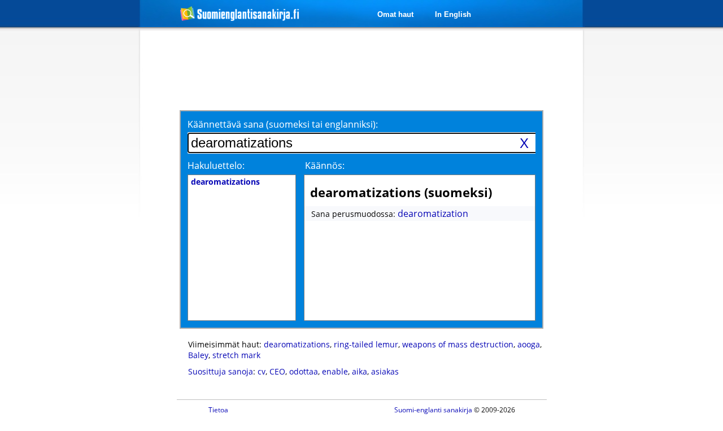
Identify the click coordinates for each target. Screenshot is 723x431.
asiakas (385, 371)
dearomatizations (297, 344)
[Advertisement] (80, 213)
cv (261, 371)
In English (453, 14)
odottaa (303, 371)
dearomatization (433, 213)
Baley (198, 355)
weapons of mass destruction (457, 344)
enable (335, 371)
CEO (277, 371)
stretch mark (236, 355)
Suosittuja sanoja (220, 371)
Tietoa (218, 410)
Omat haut (395, 14)
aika (359, 371)
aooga (528, 344)
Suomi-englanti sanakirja (433, 410)
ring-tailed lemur (366, 344)
